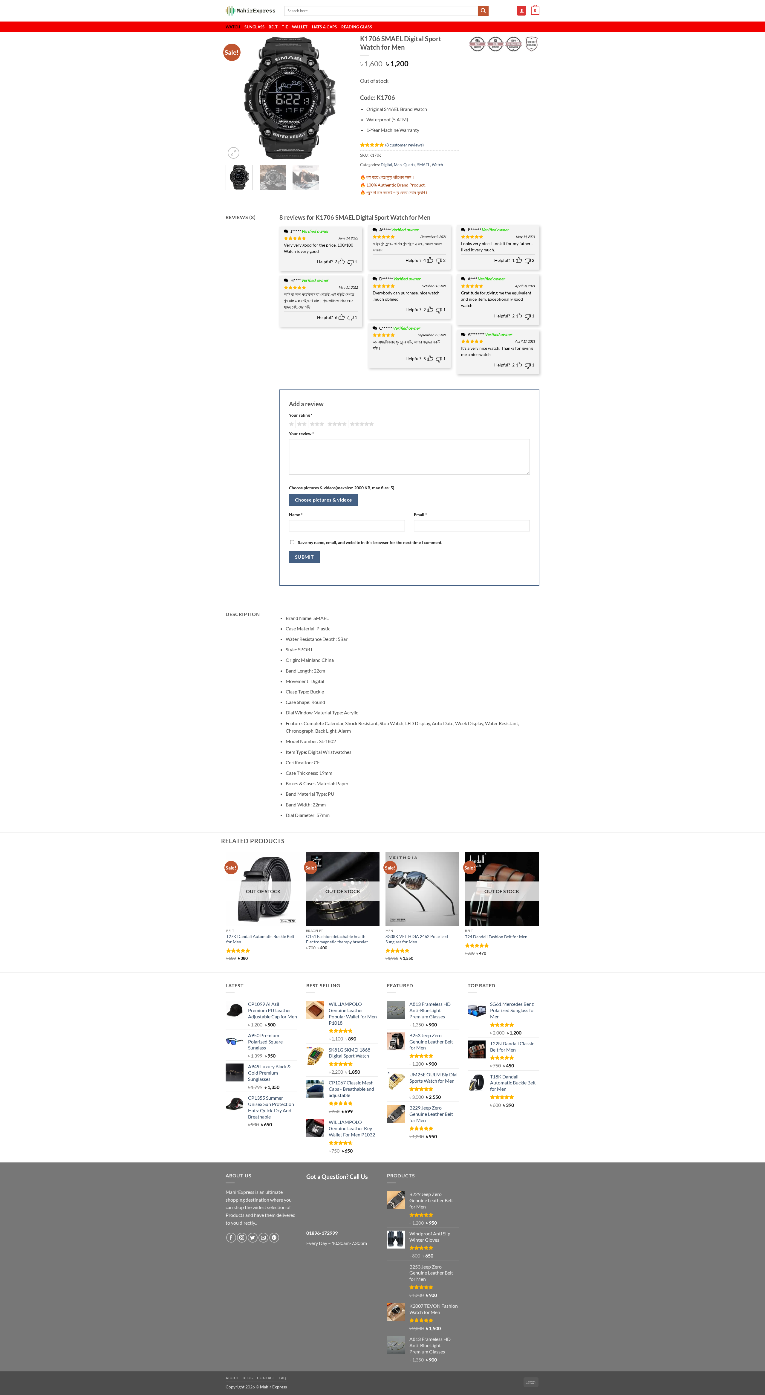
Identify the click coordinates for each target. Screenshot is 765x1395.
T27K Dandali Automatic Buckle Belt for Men (260, 939)
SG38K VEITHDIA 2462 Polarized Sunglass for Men (416, 939)
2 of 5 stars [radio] (301, 424)
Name (296, 514)
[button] (521, 11)
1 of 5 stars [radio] (290, 424)
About (232, 1378)
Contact (266, 1378)
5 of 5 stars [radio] (361, 424)
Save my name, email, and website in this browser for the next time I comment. (370, 542)
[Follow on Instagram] (242, 1238)
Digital (386, 164)
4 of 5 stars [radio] (336, 424)
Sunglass (254, 27)
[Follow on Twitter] (253, 1238)
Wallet (300, 27)
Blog (248, 1378)
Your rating (301, 415)
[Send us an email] (263, 1238)
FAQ (283, 1378)
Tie (285, 27)
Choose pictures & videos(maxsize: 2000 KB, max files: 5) (341, 487)
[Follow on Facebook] (231, 1238)
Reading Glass (356, 27)
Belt (273, 27)
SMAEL (423, 164)
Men (398, 164)
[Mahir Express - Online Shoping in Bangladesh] (250, 11)
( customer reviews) (404, 144)
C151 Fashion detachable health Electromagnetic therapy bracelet (337, 939)
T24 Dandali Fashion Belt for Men (496, 936)
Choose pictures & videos (323, 499)
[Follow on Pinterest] (274, 1238)
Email (420, 514)
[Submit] (483, 11)
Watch (233, 27)
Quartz (409, 164)
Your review (301, 433)
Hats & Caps (324, 27)
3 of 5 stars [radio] (316, 424)
